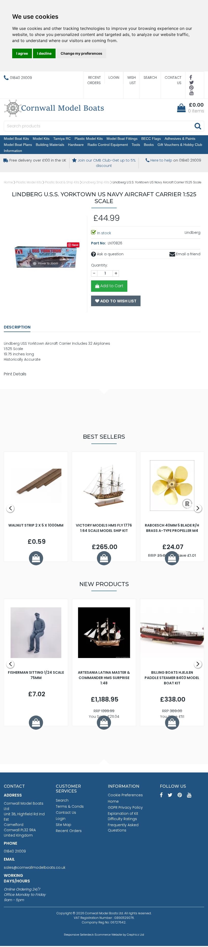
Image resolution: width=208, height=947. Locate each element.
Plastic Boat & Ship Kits (62, 182)
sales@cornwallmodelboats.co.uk (34, 867)
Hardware (76, 145)
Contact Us (173, 80)
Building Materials (50, 145)
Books (149, 145)
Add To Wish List (117, 301)
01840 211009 (15, 851)
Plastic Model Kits (89, 139)
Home (8, 182)
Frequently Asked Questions (123, 827)
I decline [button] (44, 53)
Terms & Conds (70, 806)
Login (114, 77)
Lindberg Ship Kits (96, 182)
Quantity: (99, 265)
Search (150, 77)
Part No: (99, 243)
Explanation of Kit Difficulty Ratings (123, 816)
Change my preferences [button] (81, 53)
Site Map (63, 824)
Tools (136, 145)
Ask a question (110, 254)
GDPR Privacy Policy (125, 807)
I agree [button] (22, 53)
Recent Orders (94, 80)
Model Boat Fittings (122, 139)
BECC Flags (151, 139)
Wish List (131, 80)
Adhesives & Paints (180, 139)
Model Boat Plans (18, 145)
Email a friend (187, 254)
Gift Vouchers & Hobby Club (180, 145)
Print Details (15, 374)
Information (13, 151)
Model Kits (41, 139)
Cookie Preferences (125, 795)
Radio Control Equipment (108, 145)
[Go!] (198, 126)
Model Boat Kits (16, 139)
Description (17, 327)
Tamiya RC (62, 139)
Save (75, 245)
